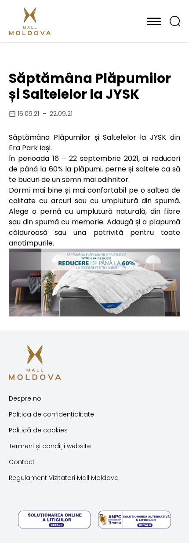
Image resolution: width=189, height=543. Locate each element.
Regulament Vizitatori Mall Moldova (64, 477)
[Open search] (175, 21)
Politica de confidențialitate (51, 414)
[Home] (51, 21)
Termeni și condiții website (50, 446)
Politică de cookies (38, 430)
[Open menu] (154, 21)
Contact (22, 461)
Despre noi (26, 398)
